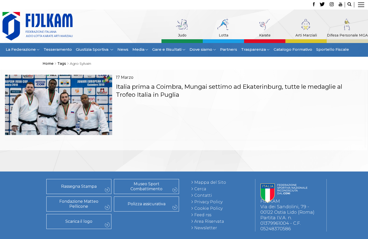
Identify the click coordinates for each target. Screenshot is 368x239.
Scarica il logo (78, 221)
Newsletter (205, 228)
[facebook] (313, 5)
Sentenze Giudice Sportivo (63, 167)
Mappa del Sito (210, 182)
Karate (265, 35)
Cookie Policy (208, 208)
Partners (228, 49)
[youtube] (340, 5)
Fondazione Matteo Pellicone (78, 204)
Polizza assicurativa (146, 204)
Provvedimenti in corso (63, 161)
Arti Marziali (306, 35)
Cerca (200, 188)
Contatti (63, 155)
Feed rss (202, 214)
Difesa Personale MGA (347, 35)
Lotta (223, 35)
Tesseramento (58, 49)
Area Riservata (209, 221)
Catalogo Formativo (293, 49)
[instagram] (331, 5)
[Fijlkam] (40, 26)
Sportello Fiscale (332, 49)
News (122, 49)
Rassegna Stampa (79, 186)
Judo (182, 35)
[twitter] (322, 5)
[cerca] (349, 5)
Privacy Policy (208, 202)
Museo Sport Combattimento (146, 186)
